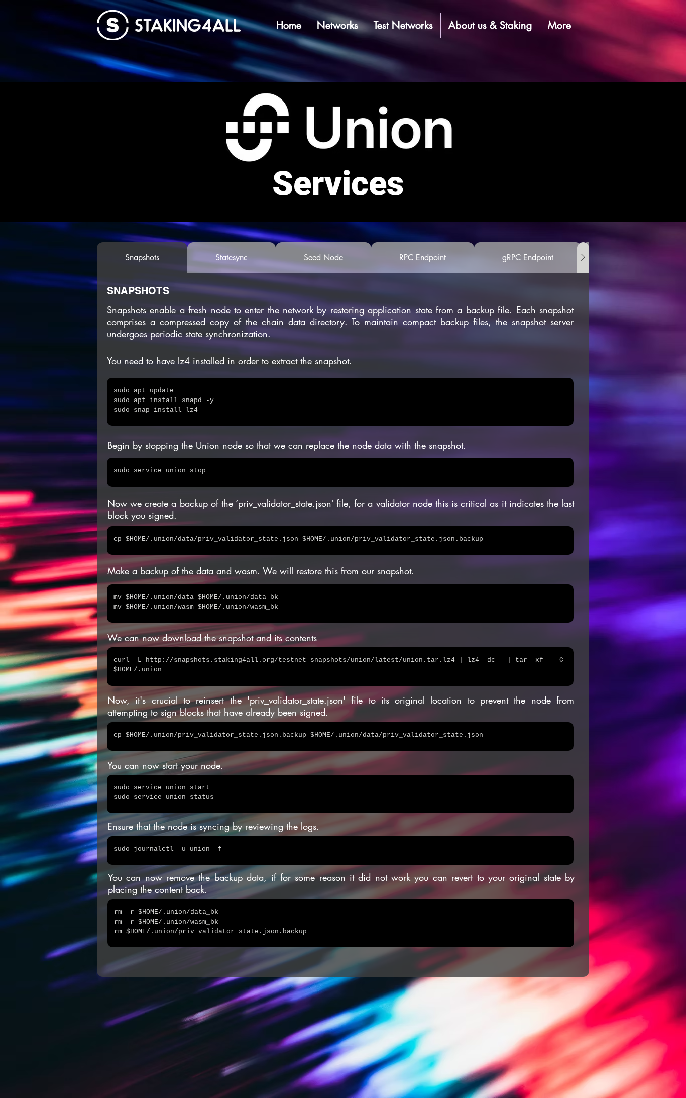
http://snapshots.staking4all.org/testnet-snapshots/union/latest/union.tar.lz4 (300, 660)
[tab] (142, 257)
